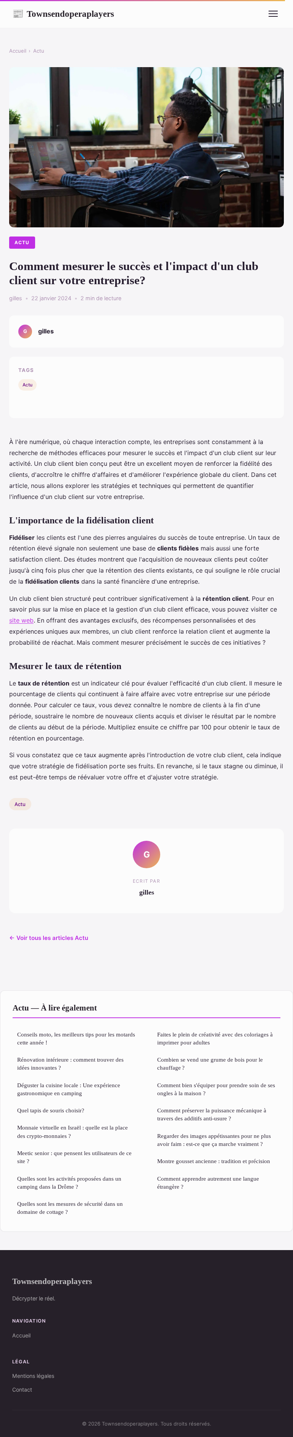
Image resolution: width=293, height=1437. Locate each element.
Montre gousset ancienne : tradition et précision (213, 1161)
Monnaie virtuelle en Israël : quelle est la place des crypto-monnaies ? (72, 1131)
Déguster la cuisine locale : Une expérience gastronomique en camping (68, 1089)
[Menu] (273, 14)
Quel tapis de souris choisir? (50, 1110)
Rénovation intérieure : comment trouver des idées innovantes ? (70, 1063)
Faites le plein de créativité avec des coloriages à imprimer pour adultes (215, 1038)
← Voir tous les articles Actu (48, 937)
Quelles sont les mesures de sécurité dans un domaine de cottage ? (70, 1207)
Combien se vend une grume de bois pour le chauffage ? (210, 1063)
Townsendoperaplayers (63, 14)
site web (21, 620)
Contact (22, 1389)
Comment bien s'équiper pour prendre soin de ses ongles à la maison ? (216, 1089)
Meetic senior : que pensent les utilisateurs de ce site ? (74, 1157)
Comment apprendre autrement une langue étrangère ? (208, 1182)
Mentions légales (33, 1376)
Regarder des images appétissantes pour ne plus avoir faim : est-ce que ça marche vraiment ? (214, 1140)
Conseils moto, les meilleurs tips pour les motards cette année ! (76, 1038)
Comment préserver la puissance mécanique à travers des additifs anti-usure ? (211, 1114)
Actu (38, 51)
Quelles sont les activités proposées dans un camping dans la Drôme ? (69, 1182)
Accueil (17, 51)
